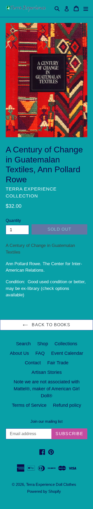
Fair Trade (57, 362)
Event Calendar (67, 353)
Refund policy (67, 405)
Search (23, 343)
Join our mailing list (46, 421)
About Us (19, 353)
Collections (66, 343)
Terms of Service (29, 405)
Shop (42, 343)
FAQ (40, 353)
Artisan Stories (47, 372)
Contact (33, 362)
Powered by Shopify (44, 491)
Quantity (13, 220)
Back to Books (50, 325)
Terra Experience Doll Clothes (51, 484)
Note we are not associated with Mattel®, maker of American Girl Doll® (47, 388)
